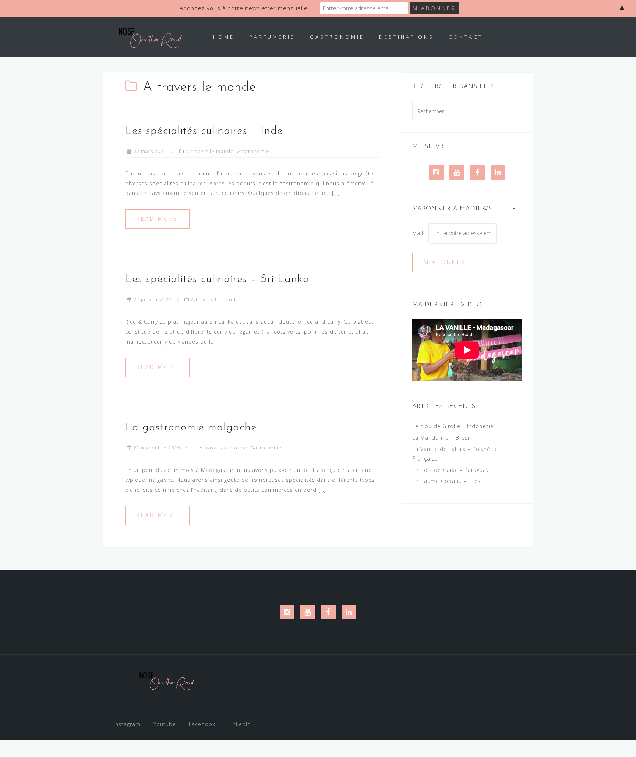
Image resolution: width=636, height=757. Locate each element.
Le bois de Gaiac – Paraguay (450, 469)
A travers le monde (210, 151)
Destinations (406, 36)
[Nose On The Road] (168, 684)
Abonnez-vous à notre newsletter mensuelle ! (245, 8)
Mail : (420, 233)
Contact (466, 36)
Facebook (202, 724)
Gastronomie (337, 36)
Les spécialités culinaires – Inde (204, 131)
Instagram (127, 724)
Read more (157, 218)
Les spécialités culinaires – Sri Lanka (217, 279)
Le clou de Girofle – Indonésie (453, 426)
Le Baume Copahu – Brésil (448, 480)
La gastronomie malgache (191, 427)
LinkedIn (239, 724)
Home (223, 36)
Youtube (164, 724)
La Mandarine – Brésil (441, 437)
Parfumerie (272, 36)
